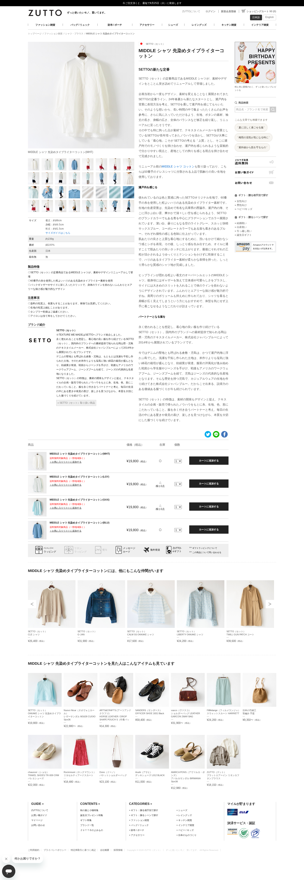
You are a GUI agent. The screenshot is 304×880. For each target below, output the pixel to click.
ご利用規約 (33, 850)
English (269, 17)
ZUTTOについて (191, 11)
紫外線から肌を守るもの (252, 147)
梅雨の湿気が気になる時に (253, 137)
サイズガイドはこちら (57, 232)
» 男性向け (241, 205)
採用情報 (118, 850)
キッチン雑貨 (228, 24)
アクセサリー (147, 24)
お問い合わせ (255, 183)
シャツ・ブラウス (74, 33)
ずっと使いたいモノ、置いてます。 (87, 12)
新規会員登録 (228, 11)
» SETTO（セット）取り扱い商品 (76, 402)
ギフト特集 (86, 820)
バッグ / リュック (80, 24)
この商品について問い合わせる (206, 552)
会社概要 (104, 850)
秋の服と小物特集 (89, 810)
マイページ (37, 820)
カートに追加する (209, 460)
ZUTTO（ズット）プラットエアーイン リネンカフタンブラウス (223, 775)
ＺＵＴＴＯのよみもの (91, 830)
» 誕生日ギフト (243, 235)
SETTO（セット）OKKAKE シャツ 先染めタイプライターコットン (44, 713)
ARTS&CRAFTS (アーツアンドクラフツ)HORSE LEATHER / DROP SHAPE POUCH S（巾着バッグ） (115, 716)
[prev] (32, 604)
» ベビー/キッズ (243, 209)
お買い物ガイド (255, 172)
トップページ (35, 33)
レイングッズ (199, 24)
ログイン (210, 11)
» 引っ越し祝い (243, 231)
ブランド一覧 (87, 825)
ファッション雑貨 (45, 24)
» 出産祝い (241, 227)
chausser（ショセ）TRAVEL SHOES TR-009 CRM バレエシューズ (44, 775)
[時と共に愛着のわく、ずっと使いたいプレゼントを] (255, 40)
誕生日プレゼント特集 (91, 815)
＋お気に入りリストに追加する (65, 462)
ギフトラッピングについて (204, 548)
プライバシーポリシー (55, 850)
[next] (270, 604)
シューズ (173, 24)
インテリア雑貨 (260, 24)
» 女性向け (241, 201)
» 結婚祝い (241, 223)
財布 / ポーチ (115, 24)
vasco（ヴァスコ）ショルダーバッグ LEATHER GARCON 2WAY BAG (185, 713)
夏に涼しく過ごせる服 (251, 127)
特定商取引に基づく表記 (83, 850)
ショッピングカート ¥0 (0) (261, 11)
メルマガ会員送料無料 (255, 161)
